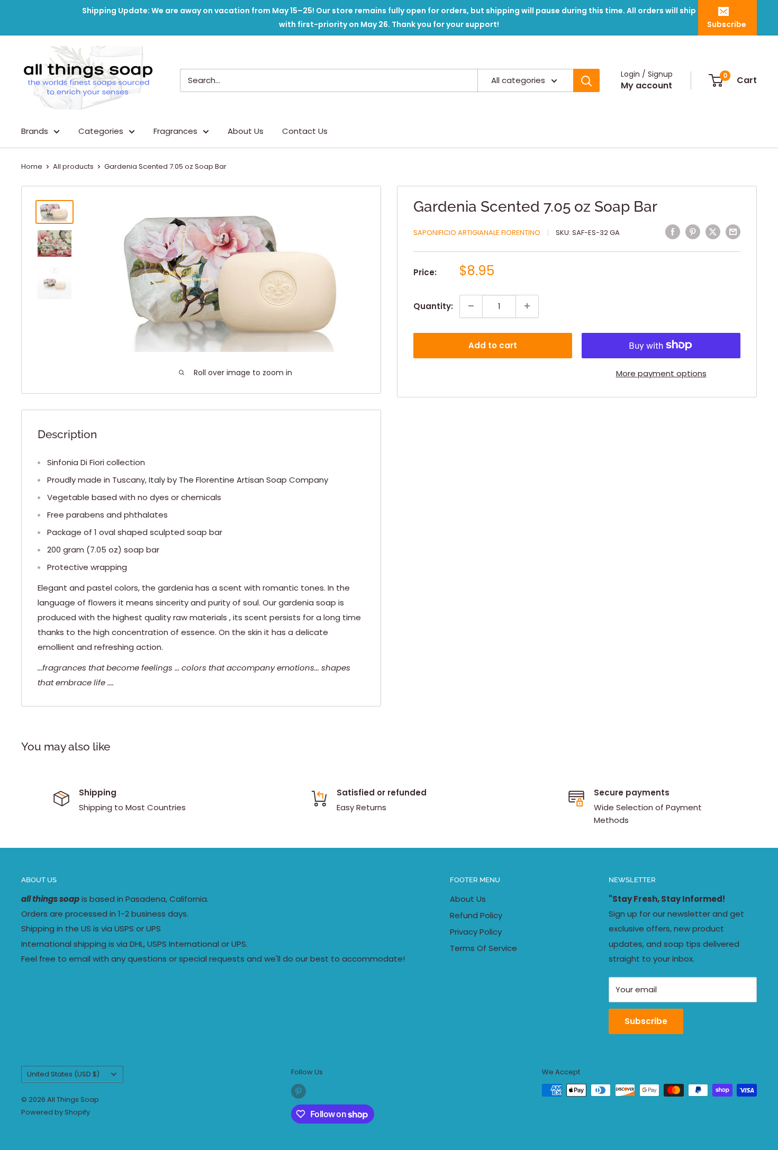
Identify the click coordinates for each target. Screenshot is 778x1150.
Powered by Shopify (55, 1112)
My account (646, 85)
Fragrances (175, 131)
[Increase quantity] (527, 306)
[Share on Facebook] (672, 231)
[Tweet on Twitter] (712, 231)
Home (31, 166)
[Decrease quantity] (471, 306)
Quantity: (433, 305)
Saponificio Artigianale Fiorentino (476, 233)
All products (73, 166)
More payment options (661, 372)
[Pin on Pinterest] (692, 231)
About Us (246, 131)
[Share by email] (733, 231)
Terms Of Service (483, 948)
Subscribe (726, 24)
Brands (34, 131)
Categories (100, 131)
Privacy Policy (476, 931)
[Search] (586, 80)
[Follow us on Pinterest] (298, 1091)
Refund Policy (476, 915)
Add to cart (492, 344)
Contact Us (305, 131)
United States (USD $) (63, 1074)
